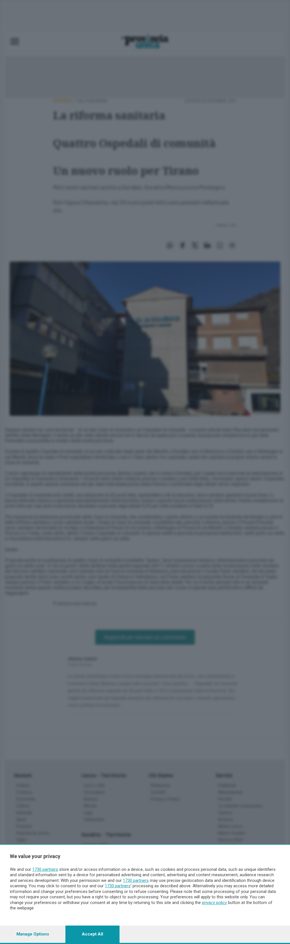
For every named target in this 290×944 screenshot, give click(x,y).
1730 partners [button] (45, 869)
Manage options (32, 934)
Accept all (92, 934)
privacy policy (214, 902)
